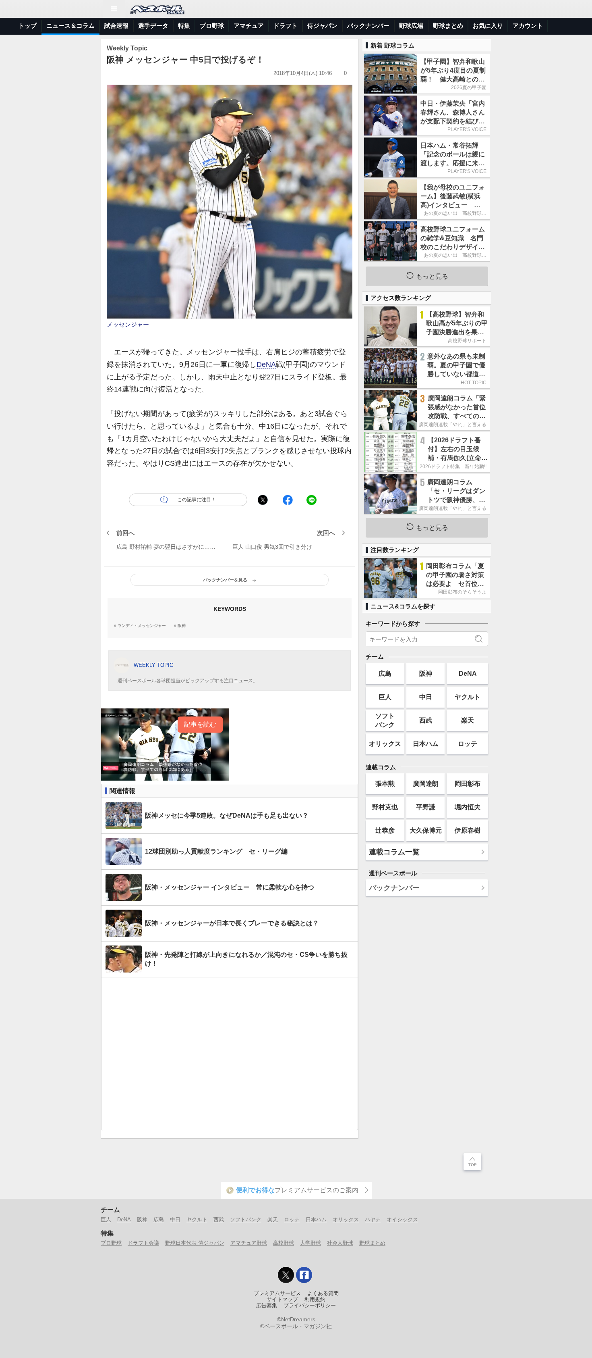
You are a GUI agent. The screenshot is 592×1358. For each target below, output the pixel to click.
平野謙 (425, 806)
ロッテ (467, 743)
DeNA (266, 364)
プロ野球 (212, 25)
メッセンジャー (128, 324)
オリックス (385, 743)
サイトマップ (282, 1299)
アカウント (528, 25)
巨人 (385, 696)
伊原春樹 (467, 830)
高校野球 (283, 1243)
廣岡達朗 (426, 783)
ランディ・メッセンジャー (142, 626)
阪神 (182, 626)
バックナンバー (368, 25)
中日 (425, 696)
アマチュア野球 (248, 1243)
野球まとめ (448, 25)
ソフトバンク (385, 720)
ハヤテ (373, 1219)
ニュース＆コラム (70, 25)
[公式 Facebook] (304, 1275)
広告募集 (266, 1305)
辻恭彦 (385, 830)
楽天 (467, 720)
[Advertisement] (229, 1054)
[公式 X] (286, 1275)
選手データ (153, 25)
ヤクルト (467, 696)
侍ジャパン (322, 25)
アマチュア (249, 25)
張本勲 (385, 783)
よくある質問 (323, 1293)
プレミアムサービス (277, 1293)
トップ (28, 25)
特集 (184, 25)
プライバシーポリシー (310, 1305)
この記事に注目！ (196, 499)
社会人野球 (340, 1243)
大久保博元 (426, 830)
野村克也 (385, 806)
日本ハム (426, 743)
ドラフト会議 (143, 1243)
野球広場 (411, 25)
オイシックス (402, 1219)
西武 (425, 720)
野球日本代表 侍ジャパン (194, 1243)
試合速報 (116, 25)
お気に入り (488, 25)
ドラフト (285, 25)
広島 (385, 673)
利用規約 (314, 1299)
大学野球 (310, 1243)
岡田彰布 (467, 783)
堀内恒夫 (467, 806)
